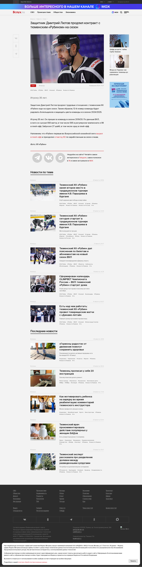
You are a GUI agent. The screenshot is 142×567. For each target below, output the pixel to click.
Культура (109, 493)
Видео (15, 508)
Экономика (70, 12)
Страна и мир (87, 499)
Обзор (61, 493)
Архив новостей (111, 508)
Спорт (44, 19)
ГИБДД (61, 511)
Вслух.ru (19, 12)
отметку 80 (60, 137)
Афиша (108, 496)
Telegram (83, 158)
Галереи (39, 508)
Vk (69, 161)
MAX (91, 161)
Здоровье (109, 499)
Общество (58, 12)
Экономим (86, 490)
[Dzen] (94, 520)
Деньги (15, 496)
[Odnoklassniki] (47, 520)
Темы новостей (88, 508)
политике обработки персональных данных (32, 562)
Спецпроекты (17, 511)
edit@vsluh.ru (77, 532)
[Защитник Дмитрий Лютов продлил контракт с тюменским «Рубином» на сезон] (67, 58)
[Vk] (24, 520)
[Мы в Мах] (115, 12)
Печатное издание (42, 511)
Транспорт (109, 490)
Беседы (62, 490)
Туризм (61, 499)
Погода (62, 501)
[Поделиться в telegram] (16, 54)
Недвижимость (41, 493)
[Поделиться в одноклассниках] (16, 46)
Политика (86, 493)
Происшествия (44, 12)
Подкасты (39, 496)
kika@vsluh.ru (77, 538)
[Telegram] (71, 520)
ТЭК (37, 501)
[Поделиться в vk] (16, 38)
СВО (32, 12)
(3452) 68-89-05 (78, 529)
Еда (84, 501)
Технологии (40, 499)
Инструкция (17, 501)
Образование (87, 496)
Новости (38, 19)
